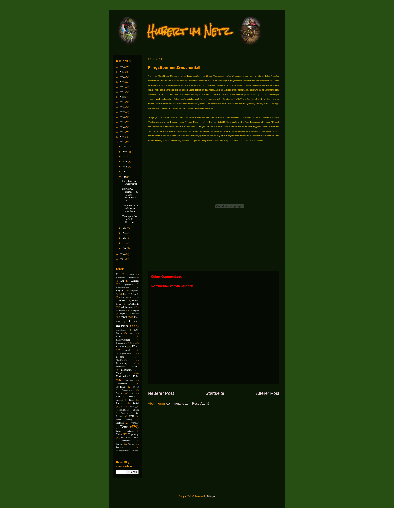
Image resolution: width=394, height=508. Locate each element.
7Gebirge (130, 274)
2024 (122, 77)
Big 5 (125, 294)
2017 (122, 112)
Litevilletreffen (122, 360)
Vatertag (130, 430)
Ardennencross (122, 287)
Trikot (118, 430)
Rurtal (136, 403)
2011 (122, 142)
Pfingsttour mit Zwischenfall (129, 182)
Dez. (125, 146)
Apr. (125, 232)
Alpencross (128, 284)
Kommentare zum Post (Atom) (187, 403)
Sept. (125, 161)
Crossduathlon (125, 297)
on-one (136, 386)
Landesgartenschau (123, 353)
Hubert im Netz (127, 323)
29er (118, 274)
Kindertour (121, 343)
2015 (122, 122)
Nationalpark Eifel (127, 376)
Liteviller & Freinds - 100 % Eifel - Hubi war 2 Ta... (130, 194)
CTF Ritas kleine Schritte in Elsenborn (130, 208)
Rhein (131, 400)
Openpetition (127, 390)
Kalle (131, 333)
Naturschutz (129, 380)
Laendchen (129, 350)
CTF (137, 297)
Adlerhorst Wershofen (127, 277)
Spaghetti (125, 413)
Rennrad (119, 400)
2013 (122, 132)
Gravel (123, 317)
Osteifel (119, 393)
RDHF (132, 396)
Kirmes (133, 343)
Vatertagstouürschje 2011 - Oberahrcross (130, 219)
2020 (122, 97)
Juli (125, 171)
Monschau (126, 369)
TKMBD (135, 423)
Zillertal (135, 450)
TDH (131, 416)
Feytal (122, 313)
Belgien (119, 290)
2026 (122, 67)
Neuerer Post (161, 393)
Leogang (120, 356)
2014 (122, 127)
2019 (122, 102)
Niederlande (121, 383)
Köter (135, 346)
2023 (122, 82)
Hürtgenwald (121, 330)
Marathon (120, 366)
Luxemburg (121, 363)
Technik (120, 422)
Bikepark (135, 293)
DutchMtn (133, 303)
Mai (125, 227)
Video (119, 434)
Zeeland (119, 447)
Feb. (125, 242)
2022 (122, 87)
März (125, 238)
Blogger (211, 496)
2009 (122, 259)
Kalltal (119, 336)
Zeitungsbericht (122, 450)
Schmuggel (134, 406)
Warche (119, 444)
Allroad (135, 280)
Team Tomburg (124, 419)
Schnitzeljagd (124, 409)
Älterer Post (267, 393)
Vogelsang (133, 434)
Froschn (135, 313)
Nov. (125, 151)
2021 (122, 92)
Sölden (136, 409)
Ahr (122, 280)
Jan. (125, 248)
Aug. (125, 166)
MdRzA (135, 366)
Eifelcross (120, 310)
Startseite (214, 393)
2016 (122, 117)
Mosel (119, 373)
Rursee (119, 403)
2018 (122, 107)
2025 (122, 71)
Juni (125, 176)
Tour (123, 426)
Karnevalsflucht (123, 339)
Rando (119, 396)
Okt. (125, 156)
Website (131, 444)
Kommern (121, 346)
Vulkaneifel (127, 440)
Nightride (120, 386)
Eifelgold (134, 310)
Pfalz (132, 393)
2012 (122, 137)
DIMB (122, 300)
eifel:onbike (127, 306)
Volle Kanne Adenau (130, 437)
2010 (122, 254)
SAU (123, 406)
